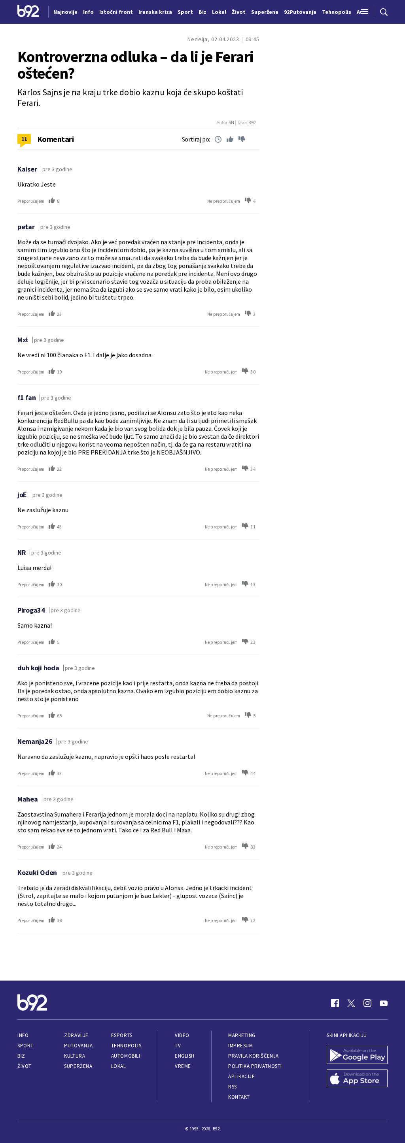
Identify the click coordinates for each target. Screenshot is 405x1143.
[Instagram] (367, 1003)
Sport (25, 1045)
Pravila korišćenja (253, 1055)
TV (178, 1045)
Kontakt (239, 1097)
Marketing (241, 1035)
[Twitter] (351, 1003)
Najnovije (65, 11)
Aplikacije (241, 1076)
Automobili (125, 1055)
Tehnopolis (126, 1045)
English (185, 1055)
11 (24, 139)
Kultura (74, 1055)
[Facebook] (335, 1003)
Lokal (118, 1066)
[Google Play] (357, 1056)
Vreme (183, 1066)
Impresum (240, 1045)
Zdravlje (76, 1035)
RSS (232, 1086)
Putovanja (78, 1045)
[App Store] (357, 1079)
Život (24, 1066)
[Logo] (28, 12)
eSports (121, 1035)
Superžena (78, 1066)
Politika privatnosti (255, 1066)
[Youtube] (384, 1003)
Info (22, 1035)
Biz (21, 1055)
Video (182, 1035)
